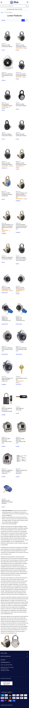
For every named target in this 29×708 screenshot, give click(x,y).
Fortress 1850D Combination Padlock (7, 105)
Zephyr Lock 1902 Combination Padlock (7, 45)
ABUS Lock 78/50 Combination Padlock (21, 105)
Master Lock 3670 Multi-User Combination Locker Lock (7, 441)
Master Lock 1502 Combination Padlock (7, 163)
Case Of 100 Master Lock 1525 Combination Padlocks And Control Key (21, 227)
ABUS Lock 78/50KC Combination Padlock (7, 135)
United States (6, 692)
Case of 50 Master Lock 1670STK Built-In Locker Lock (7, 380)
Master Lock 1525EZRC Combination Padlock (7, 258)
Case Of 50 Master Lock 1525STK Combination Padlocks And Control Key (7, 227)
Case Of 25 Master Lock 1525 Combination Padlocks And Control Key (21, 195)
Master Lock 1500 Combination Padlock (21, 135)
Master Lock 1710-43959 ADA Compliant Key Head (7, 502)
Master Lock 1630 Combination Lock (6, 288)
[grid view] (23, 20)
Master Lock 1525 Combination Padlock (21, 163)
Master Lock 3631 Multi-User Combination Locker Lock (7, 472)
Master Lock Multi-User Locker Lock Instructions (21, 472)
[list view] (26, 20)
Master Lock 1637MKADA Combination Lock (20, 319)
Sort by (3, 20)
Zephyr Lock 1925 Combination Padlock (21, 45)
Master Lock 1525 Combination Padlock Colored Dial (7, 194)
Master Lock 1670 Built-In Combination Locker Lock (21, 349)
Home (2, 12)
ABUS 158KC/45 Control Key (20, 409)
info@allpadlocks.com (5, 662)
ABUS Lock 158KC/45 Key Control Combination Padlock (7, 410)
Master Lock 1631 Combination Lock (20, 288)
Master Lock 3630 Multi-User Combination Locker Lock (21, 441)
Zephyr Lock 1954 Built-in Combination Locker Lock (7, 75)
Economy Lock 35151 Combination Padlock (21, 74)
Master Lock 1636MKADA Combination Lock (6, 319)
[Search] (26, 6)
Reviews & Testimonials (6, 678)
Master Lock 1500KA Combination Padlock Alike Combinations (21, 259)
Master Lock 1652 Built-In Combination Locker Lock (7, 349)
